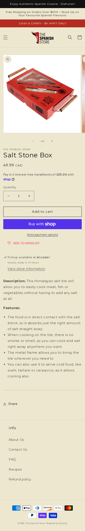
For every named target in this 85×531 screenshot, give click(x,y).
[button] (5, 37)
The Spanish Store (35, 523)
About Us (16, 440)
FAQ (12, 459)
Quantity (9, 187)
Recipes (15, 469)
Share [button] (13, 404)
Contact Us (18, 450)
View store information (26, 269)
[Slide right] (52, 141)
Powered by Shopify (57, 523)
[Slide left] (33, 141)
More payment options (42, 234)
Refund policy (20, 479)
